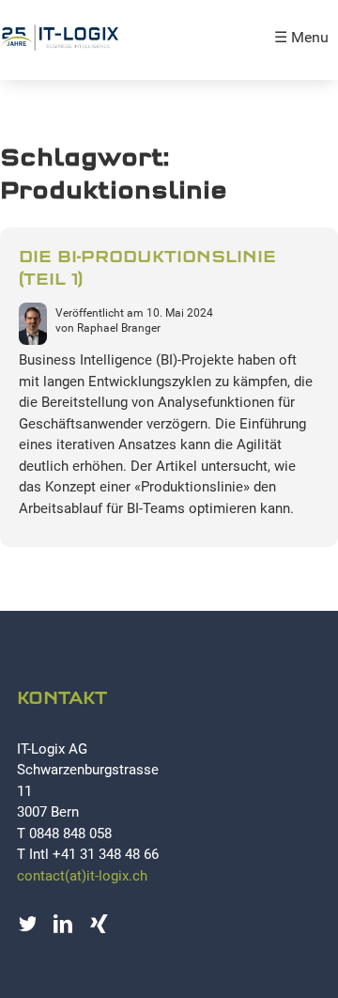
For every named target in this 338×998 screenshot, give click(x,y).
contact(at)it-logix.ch (82, 875)
